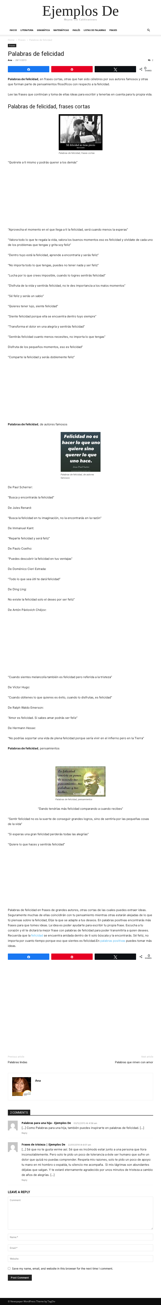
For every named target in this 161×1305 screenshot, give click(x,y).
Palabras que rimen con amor (134, 1062)
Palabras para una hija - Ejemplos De (46, 1123)
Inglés (76, 30)
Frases (113, 30)
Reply (24, 1133)
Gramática (43, 30)
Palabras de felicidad (36, 53)
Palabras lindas (17, 1062)
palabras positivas (112, 941)
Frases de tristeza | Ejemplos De (43, 1144)
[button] (148, 30)
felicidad (37, 935)
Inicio (13, 30)
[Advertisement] (80, 197)
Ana (10, 60)
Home (11, 40)
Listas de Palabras (95, 30)
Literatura (26, 30)
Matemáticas (61, 30)
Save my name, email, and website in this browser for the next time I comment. (62, 1268)
